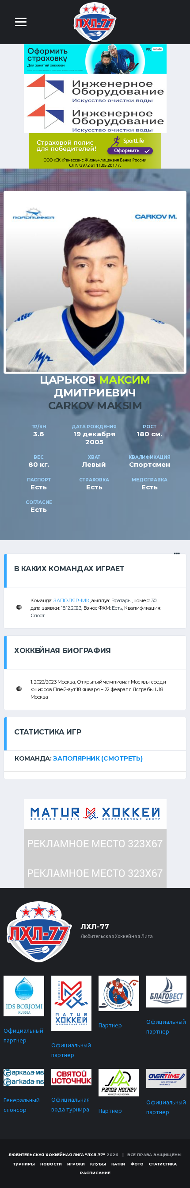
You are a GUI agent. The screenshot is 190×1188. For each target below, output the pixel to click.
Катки (118, 1163)
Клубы (98, 1163)
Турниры (24, 1163)
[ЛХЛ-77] (95, 150)
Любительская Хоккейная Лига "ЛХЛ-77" (56, 1154)
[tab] (95, 758)
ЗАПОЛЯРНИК (71, 600)
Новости (51, 1163)
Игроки (76, 1163)
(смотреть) (121, 758)
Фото (137, 1163)
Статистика (163, 1163)
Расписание (95, 1172)
